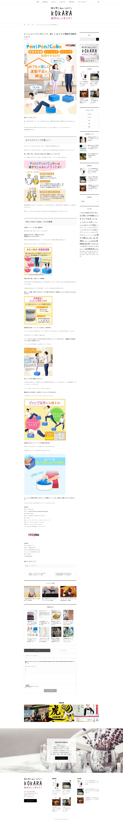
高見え (81, 251)
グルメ (86, 230)
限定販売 (96, 249)
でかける (89, 113)
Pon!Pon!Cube (27, 129)
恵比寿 (90, 241)
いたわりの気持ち (85, 212)
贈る (89, 126)
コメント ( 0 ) (37, 650)
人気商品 (95, 235)
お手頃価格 (90, 215)
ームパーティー (90, 235)
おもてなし (94, 213)
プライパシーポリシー (82, 1)
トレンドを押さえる (92, 232)
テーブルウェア (86, 232)
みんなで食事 (83, 225)
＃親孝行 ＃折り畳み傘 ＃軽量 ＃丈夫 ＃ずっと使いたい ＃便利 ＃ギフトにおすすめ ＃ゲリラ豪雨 (89, 254)
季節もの (87, 238)
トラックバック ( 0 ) (63, 650)
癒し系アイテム (86, 246)
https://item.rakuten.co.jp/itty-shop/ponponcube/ (38, 511)
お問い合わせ (71, 1)
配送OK (91, 249)
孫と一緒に (93, 238)
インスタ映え (91, 225)
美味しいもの (93, 246)
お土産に (83, 216)
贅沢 (86, 249)
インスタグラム (62, 1)
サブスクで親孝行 (92, 230)
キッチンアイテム (92, 227)
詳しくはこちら (61, 758)
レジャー (86, 235)
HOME (37, 1)
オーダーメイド (85, 227)
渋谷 (96, 244)
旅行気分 (93, 241)
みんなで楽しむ (95, 222)
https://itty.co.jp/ (29, 556)
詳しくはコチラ (30, 800)
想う (89, 120)
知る (27, 565)
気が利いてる (90, 244)
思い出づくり (86, 241)
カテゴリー (53, 1)
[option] (36, 713)
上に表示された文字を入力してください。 (32, 686)
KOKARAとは (45, 1)
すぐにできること (87, 219)
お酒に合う (96, 215)
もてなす (89, 117)
